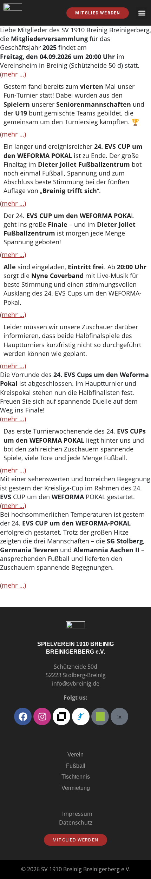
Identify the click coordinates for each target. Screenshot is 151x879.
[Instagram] (42, 716)
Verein (75, 755)
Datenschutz (75, 822)
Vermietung (75, 788)
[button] (141, 13)
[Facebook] (23, 716)
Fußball (75, 766)
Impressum (77, 814)
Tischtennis (75, 777)
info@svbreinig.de (75, 683)
